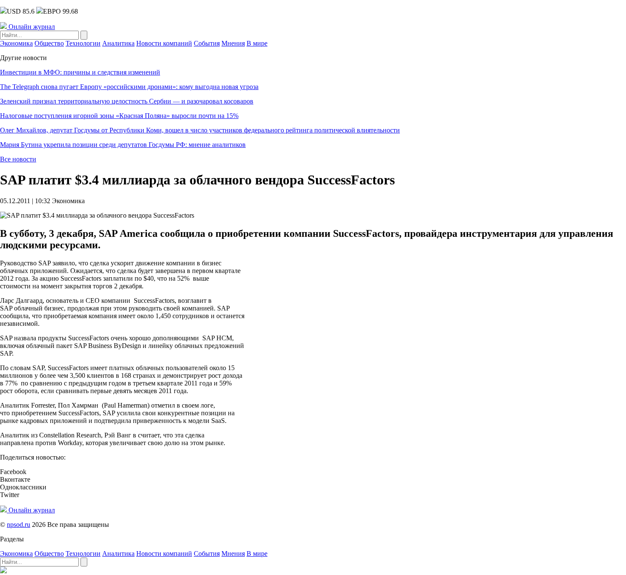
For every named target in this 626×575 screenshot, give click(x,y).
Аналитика (118, 43)
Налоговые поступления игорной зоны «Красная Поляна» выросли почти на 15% (119, 115)
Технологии (83, 43)
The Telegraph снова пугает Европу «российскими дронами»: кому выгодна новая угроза (129, 86)
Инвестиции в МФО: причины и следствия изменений (80, 72)
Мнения (233, 43)
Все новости (18, 159)
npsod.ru (18, 524)
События (207, 43)
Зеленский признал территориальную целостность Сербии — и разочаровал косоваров (126, 101)
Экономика (16, 43)
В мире (257, 43)
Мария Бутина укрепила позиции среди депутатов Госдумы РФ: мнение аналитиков (123, 144)
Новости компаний (164, 43)
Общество (49, 43)
